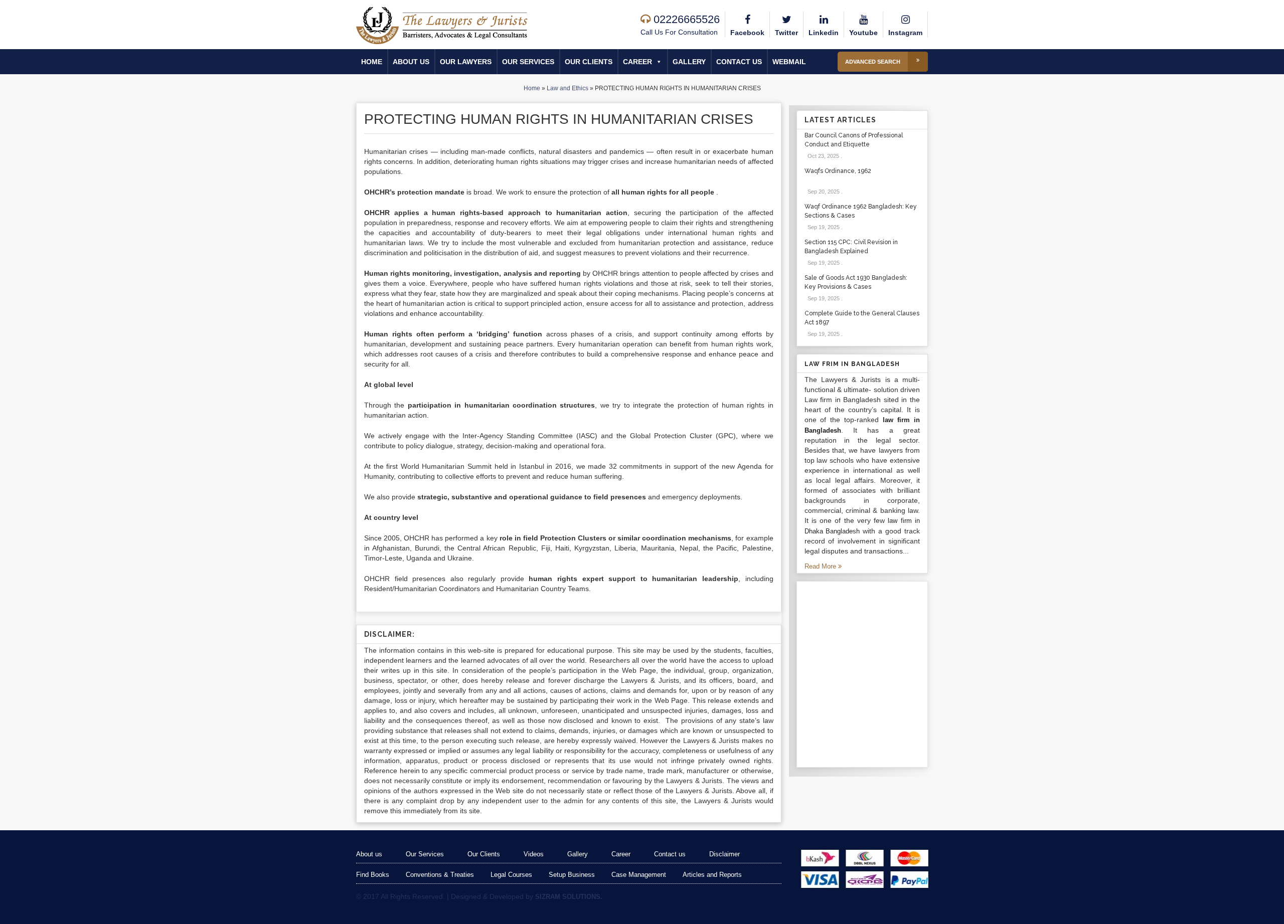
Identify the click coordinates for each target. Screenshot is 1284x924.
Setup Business (572, 874)
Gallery (689, 62)
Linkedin (824, 33)
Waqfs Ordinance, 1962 (838, 170)
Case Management (638, 874)
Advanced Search (872, 62)
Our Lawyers (466, 62)
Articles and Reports (712, 874)
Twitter (786, 33)
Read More (821, 566)
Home (371, 62)
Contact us (739, 62)
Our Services (528, 62)
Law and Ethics (567, 88)
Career (637, 62)
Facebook (747, 33)
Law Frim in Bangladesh (852, 363)
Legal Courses (511, 874)
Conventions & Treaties (440, 874)
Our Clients (588, 62)
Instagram (905, 33)
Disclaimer (724, 854)
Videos (534, 854)
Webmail (789, 62)
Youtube (863, 33)
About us (411, 62)
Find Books (372, 874)
